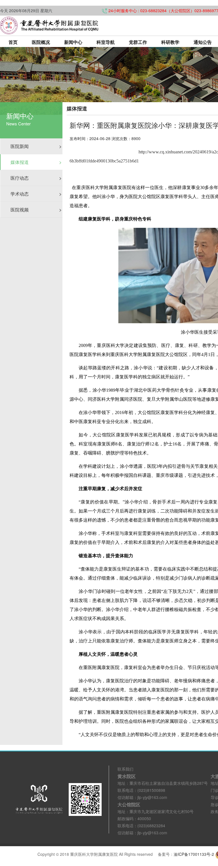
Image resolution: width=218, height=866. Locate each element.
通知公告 (203, 42)
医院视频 (36, 209)
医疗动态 (36, 178)
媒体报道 (36, 162)
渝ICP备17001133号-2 (194, 854)
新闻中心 (73, 42)
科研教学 (170, 42)
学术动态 (36, 193)
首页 (13, 42)
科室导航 (106, 42)
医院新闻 (36, 146)
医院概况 (41, 42)
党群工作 (138, 42)
